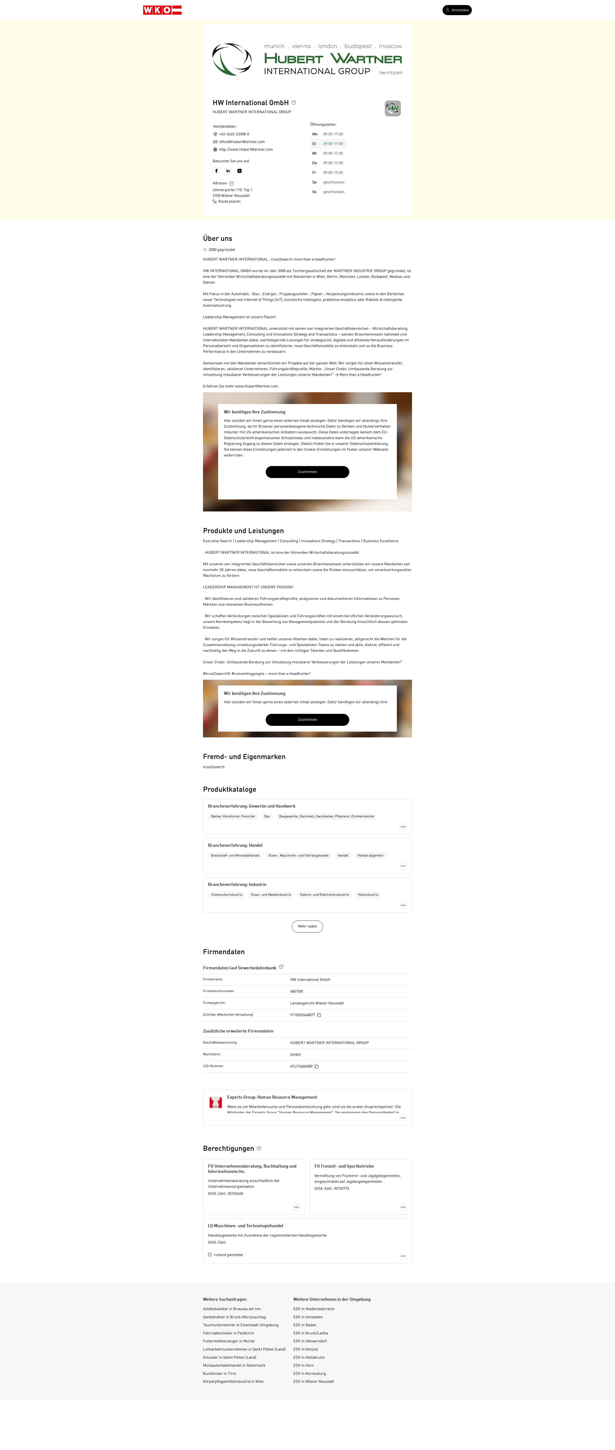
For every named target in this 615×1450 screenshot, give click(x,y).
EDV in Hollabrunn (309, 1358)
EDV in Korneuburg (309, 1374)
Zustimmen (307, 472)
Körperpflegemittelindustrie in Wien (233, 1382)
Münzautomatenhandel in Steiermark (234, 1366)
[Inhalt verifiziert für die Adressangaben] (231, 183)
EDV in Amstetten (308, 1317)
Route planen (229, 202)
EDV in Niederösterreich (313, 1309)
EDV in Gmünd (305, 1349)
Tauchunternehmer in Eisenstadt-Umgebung (241, 1325)
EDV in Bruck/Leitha (310, 1333)
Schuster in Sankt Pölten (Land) (229, 1358)
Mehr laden (307, 926)
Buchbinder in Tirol (219, 1374)
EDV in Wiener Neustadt (313, 1382)
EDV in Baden (304, 1325)
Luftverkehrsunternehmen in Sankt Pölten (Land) (244, 1349)
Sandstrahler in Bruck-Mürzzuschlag (234, 1317)
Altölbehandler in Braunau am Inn (232, 1309)
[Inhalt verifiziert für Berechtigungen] (259, 1148)
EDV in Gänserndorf (310, 1341)
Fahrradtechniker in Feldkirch (228, 1333)
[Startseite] (162, 10)
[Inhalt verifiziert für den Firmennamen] (293, 102)
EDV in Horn (303, 1366)
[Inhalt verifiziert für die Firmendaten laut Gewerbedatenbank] (281, 966)
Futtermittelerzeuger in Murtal (229, 1341)
